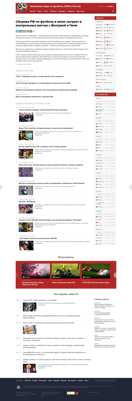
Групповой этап (102, 94)
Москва (96, 326)
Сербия (100, 184)
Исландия (100, 169)
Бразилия (100, 178)
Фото (46, 11)
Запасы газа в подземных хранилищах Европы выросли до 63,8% (48, 323)
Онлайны (53, 11)
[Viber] (31, 31)
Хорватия (100, 160)
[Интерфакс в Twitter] (101, 380)
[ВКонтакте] (19, 31)
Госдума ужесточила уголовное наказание (105, 321)
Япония (100, 238)
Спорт (96, 335)
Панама (100, 225)
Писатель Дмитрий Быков (102, 313)
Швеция (100, 197)
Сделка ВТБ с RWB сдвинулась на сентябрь (40, 300)
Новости (33, 11)
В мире (96, 343)
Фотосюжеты (66, 257)
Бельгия (100, 216)
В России (97, 303)
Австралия (100, 150)
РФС (24, 64)
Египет (99, 114)
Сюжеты (80, 380)
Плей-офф (99, 18)
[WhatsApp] (28, 31)
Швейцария (101, 181)
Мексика (100, 200)
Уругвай (100, 104)
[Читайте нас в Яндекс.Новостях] (96, 380)
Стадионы (71, 11)
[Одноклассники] (25, 31)
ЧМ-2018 (28, 64)
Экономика (42, 380)
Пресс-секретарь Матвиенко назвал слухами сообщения (104, 306)
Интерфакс (19, 380)
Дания (99, 145)
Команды (62, 11)
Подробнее (41, 305)
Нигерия (100, 166)
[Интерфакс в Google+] (109, 380)
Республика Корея (101, 203)
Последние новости (66, 294)
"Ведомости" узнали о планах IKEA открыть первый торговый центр (105, 329)
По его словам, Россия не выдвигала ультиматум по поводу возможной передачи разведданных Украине (63, 365)
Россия (99, 106)
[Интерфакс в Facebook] (104, 380)
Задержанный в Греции (104, 346)
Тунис (99, 222)
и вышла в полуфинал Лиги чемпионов (104, 338)
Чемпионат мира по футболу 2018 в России (55, 6)
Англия (99, 219)
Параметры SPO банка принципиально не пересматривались (56, 303)
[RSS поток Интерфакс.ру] (112, 380)
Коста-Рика (100, 187)
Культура (97, 311)
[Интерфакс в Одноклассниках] (115, 380)
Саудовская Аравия (101, 110)
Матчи (40, 11)
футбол (20, 64)
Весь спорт (80, 11)
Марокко (100, 132)
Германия (100, 207)
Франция (100, 142)
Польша (100, 243)
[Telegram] (17, 31)
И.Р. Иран (100, 129)
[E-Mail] (33, 31)
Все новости (72, 380)
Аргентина (100, 163)
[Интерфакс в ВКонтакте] (107, 380)
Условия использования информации (51, 392)
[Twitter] (22, 31)
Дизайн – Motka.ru (93, 392)
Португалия (101, 126)
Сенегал (100, 240)
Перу (99, 147)
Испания (100, 123)
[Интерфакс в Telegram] (98, 380)
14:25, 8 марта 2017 (21, 17)
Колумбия (100, 235)
